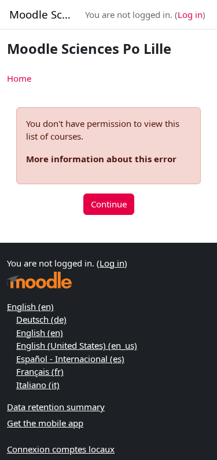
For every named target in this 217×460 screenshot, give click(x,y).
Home (19, 78)
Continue (109, 204)
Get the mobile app (45, 423)
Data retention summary (56, 406)
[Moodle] (39, 280)
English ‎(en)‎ (30, 306)
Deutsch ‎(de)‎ (41, 319)
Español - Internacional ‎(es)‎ (70, 358)
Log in (190, 14)
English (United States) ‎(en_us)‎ (76, 345)
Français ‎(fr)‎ (40, 371)
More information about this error (101, 159)
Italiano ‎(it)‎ (38, 384)
